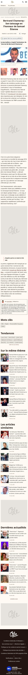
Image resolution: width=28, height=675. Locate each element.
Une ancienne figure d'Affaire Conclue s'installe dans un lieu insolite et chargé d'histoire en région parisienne (18, 457)
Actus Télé (18, 17)
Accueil (2, 17)
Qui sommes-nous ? (7, 644)
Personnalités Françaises (16, 324)
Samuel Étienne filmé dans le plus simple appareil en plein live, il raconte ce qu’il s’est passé (17, 402)
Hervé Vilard (12, 337)
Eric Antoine (10, 342)
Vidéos (3, 326)
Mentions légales (19, 644)
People (6, 324)
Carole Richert (18, 342)
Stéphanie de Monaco (6, 340)
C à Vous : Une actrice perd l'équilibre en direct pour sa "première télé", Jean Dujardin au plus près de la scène (17, 479)
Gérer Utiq (18, 658)
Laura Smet (4, 337)
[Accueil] (12, 2)
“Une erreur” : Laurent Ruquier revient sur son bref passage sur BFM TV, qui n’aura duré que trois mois (18, 568)
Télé (2, 324)
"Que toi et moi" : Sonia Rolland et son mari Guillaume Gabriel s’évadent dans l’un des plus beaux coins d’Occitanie (18, 557)
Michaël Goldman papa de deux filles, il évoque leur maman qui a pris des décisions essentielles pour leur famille (18, 446)
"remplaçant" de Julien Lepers (17, 94)
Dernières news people (9, 17)
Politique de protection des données (13, 650)
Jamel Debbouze (18, 340)
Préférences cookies (14, 661)
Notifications (9, 658)
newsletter (26, 2)
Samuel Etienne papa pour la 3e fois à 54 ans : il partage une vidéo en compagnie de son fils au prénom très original (18, 358)
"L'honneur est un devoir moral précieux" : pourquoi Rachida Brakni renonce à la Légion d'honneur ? (18, 380)
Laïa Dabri (9, 301)
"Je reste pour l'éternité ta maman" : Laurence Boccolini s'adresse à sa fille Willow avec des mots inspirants (17, 435)
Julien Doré (19, 337)
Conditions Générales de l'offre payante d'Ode (14, 653)
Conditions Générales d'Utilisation (13, 641)
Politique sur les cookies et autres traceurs (13, 647)
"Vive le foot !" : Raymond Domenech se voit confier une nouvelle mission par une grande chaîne (17, 534)
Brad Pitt (3, 342)
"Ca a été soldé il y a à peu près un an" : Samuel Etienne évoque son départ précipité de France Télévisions (18, 413)
